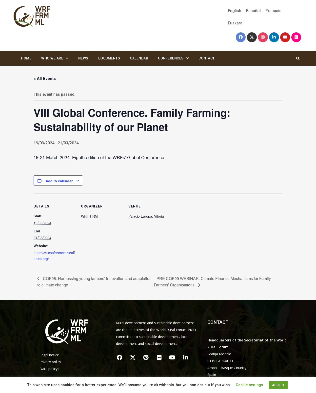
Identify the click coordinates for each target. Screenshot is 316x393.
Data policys (49, 368)
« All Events (45, 78)
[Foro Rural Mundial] (32, 17)
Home (26, 58)
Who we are (52, 58)
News (83, 58)
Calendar (139, 58)
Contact (206, 58)
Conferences (171, 58)
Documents (109, 58)
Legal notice (49, 355)
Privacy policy (50, 361)
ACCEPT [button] (278, 385)
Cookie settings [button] (249, 385)
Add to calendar (59, 180)
